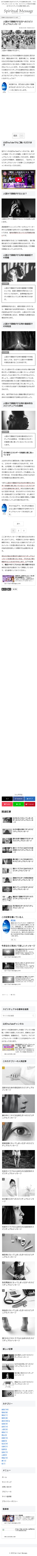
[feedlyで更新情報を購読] (12, 939)
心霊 (4, 1455)
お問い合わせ (6, 1487)
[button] (33, 1016)
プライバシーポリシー (10, 1501)
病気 (5, 589)
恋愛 (5, 1438)
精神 (5, 1418)
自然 (5, 1426)
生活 (5, 1443)
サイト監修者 (6, 1496)
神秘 (5, 1458)
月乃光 (13, 920)
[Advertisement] (18, 113)
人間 (5, 1429)
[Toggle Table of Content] (20, 135)
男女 (4, 1435)
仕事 (5, 1446)
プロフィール (6, 1491)
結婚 (4, 1441)
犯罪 (4, 1449)
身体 (5, 1421)
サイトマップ (6, 1482)
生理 (5, 1424)
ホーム (4, 1477)
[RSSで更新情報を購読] (15, 939)
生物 (5, 1452)
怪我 (5, 1412)
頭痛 (15, 589)
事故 (5, 1415)
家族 (5, 1432)
